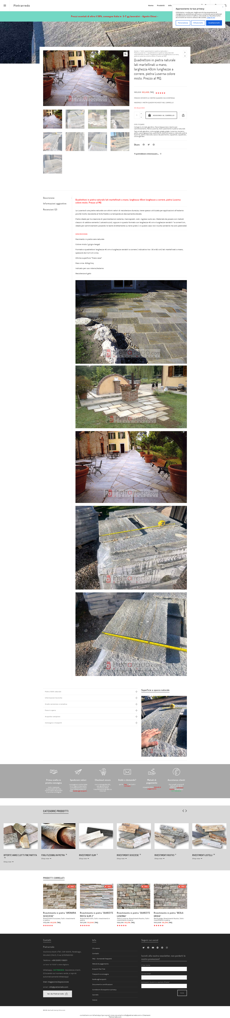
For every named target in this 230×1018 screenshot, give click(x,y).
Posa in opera (50, 710)
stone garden (139, 136)
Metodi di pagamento (100, 964)
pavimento (157, 133)
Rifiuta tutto (198, 23)
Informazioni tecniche (53, 698)
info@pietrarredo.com (58, 987)
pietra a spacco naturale (171, 133)
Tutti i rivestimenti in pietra (95, 919)
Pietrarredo (62, 1010)
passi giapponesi (145, 133)
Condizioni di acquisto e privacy (104, 990)
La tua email (146, 974)
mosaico (180, 131)
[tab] (57, 197)
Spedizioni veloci (78, 780)
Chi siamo (96, 948)
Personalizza (183, 23)
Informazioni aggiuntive (54, 203)
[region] (198, 16)
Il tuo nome (145, 965)
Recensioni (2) (50, 209)
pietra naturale (146, 135)
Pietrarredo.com (115, 1017)
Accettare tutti (214, 23)
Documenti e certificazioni (102, 984)
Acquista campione (52, 717)
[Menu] (5, 6)
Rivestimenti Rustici (136, 919)
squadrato (182, 135)
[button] (125, 54)
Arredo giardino (148, 127)
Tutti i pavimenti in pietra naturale (154, 51)
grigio (167, 131)
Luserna (173, 131)
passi (136, 133)
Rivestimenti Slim (86, 919)
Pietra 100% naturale (53, 692)
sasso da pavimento (161, 135)
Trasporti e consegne (100, 974)
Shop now (8, 859)
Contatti (127, 786)
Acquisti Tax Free (98, 969)
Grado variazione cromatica (56, 704)
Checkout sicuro (103, 780)
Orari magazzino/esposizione (56, 982)
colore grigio (155, 131)
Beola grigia (158, 919)
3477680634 (176, 791)
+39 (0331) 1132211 (60, 960)
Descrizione (49, 198)
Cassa (94, 1000)
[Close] (222, 6)
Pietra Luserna (139, 53)
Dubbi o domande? (127, 780)
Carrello (95, 995)
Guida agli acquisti (80, 791)
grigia (162, 131)
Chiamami (146, 1015)
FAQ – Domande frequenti (102, 959)
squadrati (173, 135)
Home (136, 51)
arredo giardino (143, 131)
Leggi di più (211, 17)
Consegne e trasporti (53, 723)
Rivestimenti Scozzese (51, 919)
